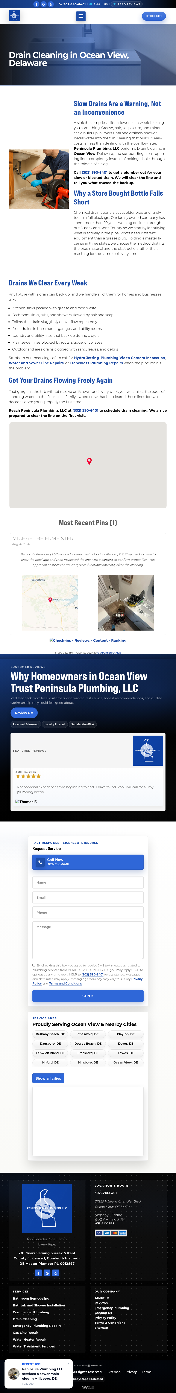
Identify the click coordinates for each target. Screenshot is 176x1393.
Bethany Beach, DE (50, 1034)
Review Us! (24, 713)
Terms (146, 1372)
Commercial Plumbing (31, 1312)
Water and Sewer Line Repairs (36, 363)
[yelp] (51, 4)
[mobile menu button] (81, 16)
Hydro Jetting (86, 357)
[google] (44, 4)
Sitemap (101, 1328)
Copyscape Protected (88, 1379)
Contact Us (103, 1313)
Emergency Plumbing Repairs (37, 1326)
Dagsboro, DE (50, 1043)
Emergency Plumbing (112, 1308)
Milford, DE (50, 1062)
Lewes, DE (126, 1053)
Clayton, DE (126, 1034)
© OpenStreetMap (109, 652)
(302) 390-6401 (95, 172)
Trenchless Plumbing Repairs (96, 363)
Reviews (101, 1303)
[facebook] (36, 4)
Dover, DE (125, 1043)
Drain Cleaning (25, 1319)
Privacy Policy (105, 1318)
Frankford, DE (88, 1053)
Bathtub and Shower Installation (39, 1305)
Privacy (131, 1372)
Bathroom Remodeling (31, 1298)
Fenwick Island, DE (50, 1053)
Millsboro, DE (88, 1062)
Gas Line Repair (25, 1333)
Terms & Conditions (110, 1323)
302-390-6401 (106, 1193)
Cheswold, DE (88, 1034)
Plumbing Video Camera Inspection (132, 357)
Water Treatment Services (34, 1346)
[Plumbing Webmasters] (88, 1365)
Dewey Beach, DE (88, 1043)
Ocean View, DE (126, 1062)
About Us (102, 1298)
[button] (88, 462)
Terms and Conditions (65, 983)
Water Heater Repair (29, 1339)
